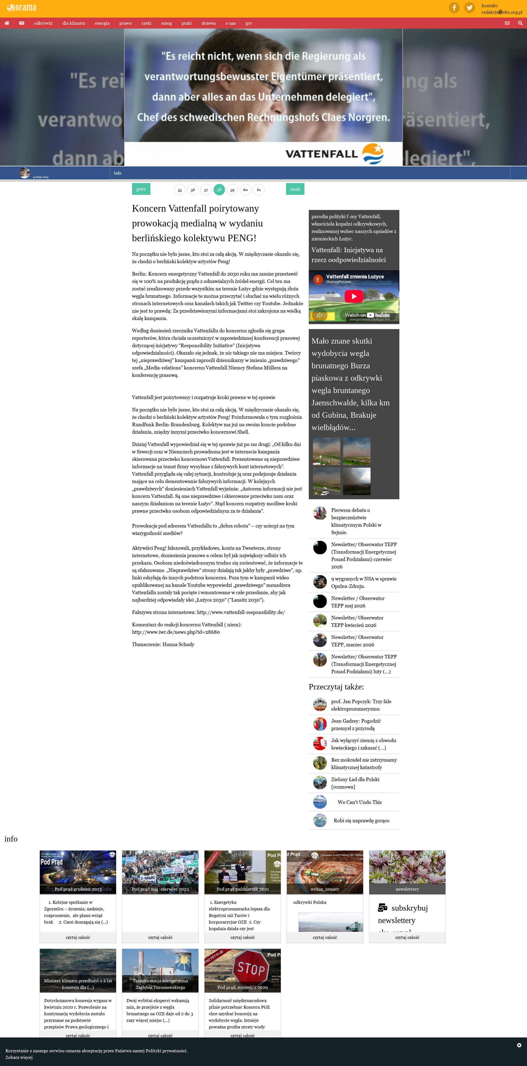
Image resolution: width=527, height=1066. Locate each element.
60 (245, 189)
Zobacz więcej (19, 1057)
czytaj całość (78, 937)
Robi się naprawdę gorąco (361, 820)
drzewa (209, 23)
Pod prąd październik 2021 (243, 889)
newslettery (407, 889)
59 (232, 189)
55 (180, 189)
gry (249, 23)
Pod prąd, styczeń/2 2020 (242, 987)
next (295, 189)
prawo (125, 23)
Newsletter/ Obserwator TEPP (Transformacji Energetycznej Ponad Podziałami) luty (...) (364, 664)
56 (193, 189)
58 (219, 189)
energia (102, 23)
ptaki (187, 23)
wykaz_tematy (325, 889)
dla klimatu (74, 23)
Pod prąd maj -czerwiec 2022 (160, 889)
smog (166, 23)
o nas (231, 23)
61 (259, 189)
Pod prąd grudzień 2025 (78, 889)
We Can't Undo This (360, 802)
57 (206, 189)
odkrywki (43, 23)
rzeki (147, 23)
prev (141, 189)
